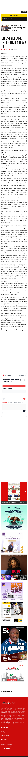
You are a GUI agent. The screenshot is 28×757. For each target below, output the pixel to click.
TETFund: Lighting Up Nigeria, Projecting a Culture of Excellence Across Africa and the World (17, 28)
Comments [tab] (4, 402)
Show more (5, 393)
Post (24, 410)
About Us (3, 732)
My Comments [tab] (10, 402)
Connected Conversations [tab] (18, 402)
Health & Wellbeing (6, 49)
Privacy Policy (4, 734)
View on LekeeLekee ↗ (22, 375)
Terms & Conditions (5, 735)
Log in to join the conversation (14, 385)
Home (2, 731)
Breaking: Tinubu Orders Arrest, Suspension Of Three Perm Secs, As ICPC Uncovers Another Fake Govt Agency (14, 18)
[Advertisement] (14, 362)
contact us (7, 746)
